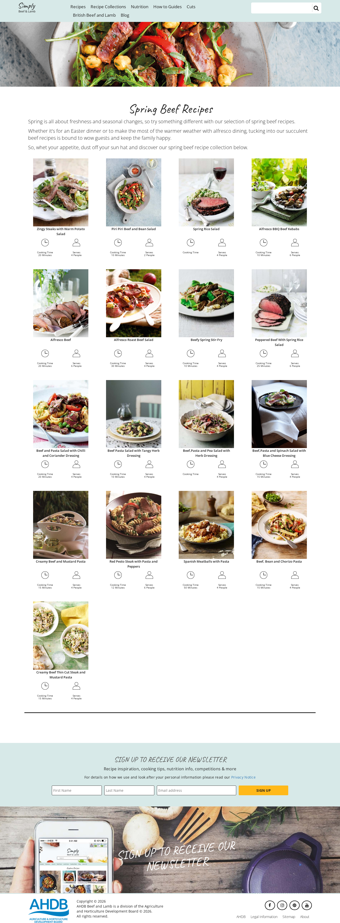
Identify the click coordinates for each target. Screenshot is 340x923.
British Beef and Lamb (94, 15)
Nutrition (139, 6)
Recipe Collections (108, 6)
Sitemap (289, 916)
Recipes (78, 6)
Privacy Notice (243, 777)
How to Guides (167, 6)
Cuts (191, 6)
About (304, 916)
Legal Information (264, 916)
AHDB (241, 916)
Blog (125, 15)
